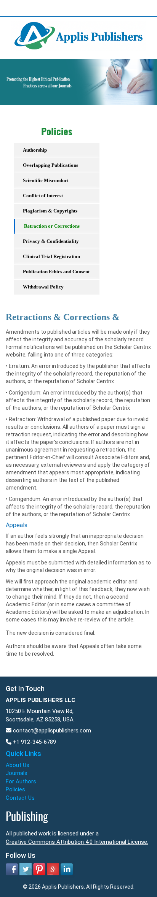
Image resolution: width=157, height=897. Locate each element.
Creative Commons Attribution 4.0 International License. (77, 841)
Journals (16, 773)
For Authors (21, 781)
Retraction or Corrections (52, 226)
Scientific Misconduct (46, 180)
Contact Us (20, 797)
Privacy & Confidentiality (51, 241)
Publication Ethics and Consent (56, 271)
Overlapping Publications (50, 165)
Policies (15, 789)
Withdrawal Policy (43, 287)
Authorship (35, 150)
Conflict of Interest (43, 195)
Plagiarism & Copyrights (50, 211)
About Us (17, 765)
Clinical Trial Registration (51, 256)
